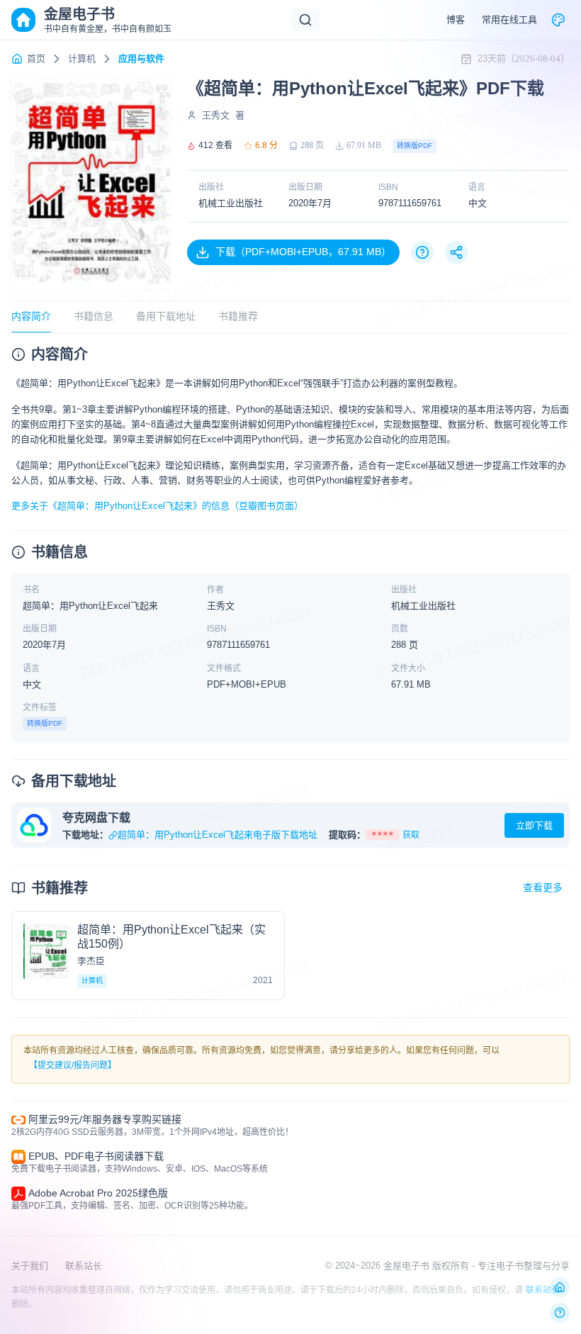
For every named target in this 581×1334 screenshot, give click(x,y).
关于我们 (29, 1265)
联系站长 (83, 1265)
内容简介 (31, 316)
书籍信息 (93, 316)
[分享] (456, 252)
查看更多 (543, 887)
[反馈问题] (560, 1313)
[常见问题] (422, 252)
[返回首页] (560, 1287)
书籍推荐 (238, 316)
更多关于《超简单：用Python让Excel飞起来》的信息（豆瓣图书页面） (157, 505)
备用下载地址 (166, 316)
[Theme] (558, 20)
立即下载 (534, 825)
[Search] (305, 20)
